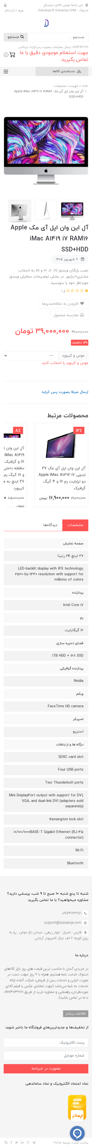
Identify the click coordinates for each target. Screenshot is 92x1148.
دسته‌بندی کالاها (64, 71)
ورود (20, 10)
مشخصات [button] (75, 525)
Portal (58, 1143)
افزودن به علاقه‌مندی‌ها (61, 303)
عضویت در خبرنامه (46, 1068)
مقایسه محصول (67, 315)
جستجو (14, 37)
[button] (10, 54)
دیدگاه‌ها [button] (50, 525)
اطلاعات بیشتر (76, 1013)
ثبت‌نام (9, 10)
